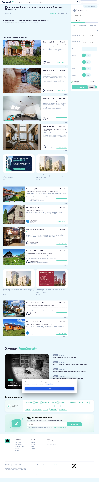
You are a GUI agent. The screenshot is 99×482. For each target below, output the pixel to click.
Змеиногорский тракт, (48, 305)
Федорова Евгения (51, 145)
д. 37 (63, 101)
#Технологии (54, 409)
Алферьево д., (47, 253)
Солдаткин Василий (34, 199)
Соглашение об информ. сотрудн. (39, 468)
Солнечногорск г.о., (40, 324)
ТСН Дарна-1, (59, 101)
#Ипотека (43, 406)
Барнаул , (36, 305)
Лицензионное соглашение (37, 472)
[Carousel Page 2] (17, 64)
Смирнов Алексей (34, 261)
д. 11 (65, 44)
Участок (17, 450)
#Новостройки (62, 409)
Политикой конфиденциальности (59, 427)
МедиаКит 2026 (34, 474)
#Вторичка (54, 402)
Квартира (33, 442)
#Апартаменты (29, 402)
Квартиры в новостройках (18, 443)
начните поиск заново (33, 22)
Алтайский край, (30, 305)
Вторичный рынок (19, 446)
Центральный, (41, 305)
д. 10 (54, 305)
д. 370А (50, 324)
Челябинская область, (48, 44)
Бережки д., (46, 324)
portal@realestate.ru (56, 464)
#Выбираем (62, 402)
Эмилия (48, 118)
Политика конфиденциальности (38, 466)
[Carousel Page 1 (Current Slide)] (8, 64)
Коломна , (55, 72)
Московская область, (48, 72)
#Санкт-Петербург (37, 409)
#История (50, 406)
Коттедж (17, 448)
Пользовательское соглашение (38, 470)
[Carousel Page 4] (35, 64)
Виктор (48, 62)
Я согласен (49, 388)
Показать (80, 87)
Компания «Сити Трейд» (33, 313)
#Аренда (37, 402)
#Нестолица (65, 406)
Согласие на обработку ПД (37, 464)
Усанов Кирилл (50, 90)
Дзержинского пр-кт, (45, 231)
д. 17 (58, 191)
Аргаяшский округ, (56, 44)
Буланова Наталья (34, 242)
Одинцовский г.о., (56, 129)
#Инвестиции (35, 406)
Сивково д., (62, 129)
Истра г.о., (55, 101)
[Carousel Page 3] (26, 64)
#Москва (58, 406)
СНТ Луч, (62, 44)
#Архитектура (45, 402)
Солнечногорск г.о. (40, 210)
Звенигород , (38, 231)
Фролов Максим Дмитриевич (33, 221)
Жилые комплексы (51, 444)
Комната (33, 448)
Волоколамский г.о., (40, 253)
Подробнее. (49, 384)
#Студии (46, 409)
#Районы (28, 409)
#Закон (27, 406)
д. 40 (51, 253)
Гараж (32, 446)
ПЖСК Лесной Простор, (52, 191)
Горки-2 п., (45, 191)
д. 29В (51, 231)
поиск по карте (20, 22)
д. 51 (50, 74)
